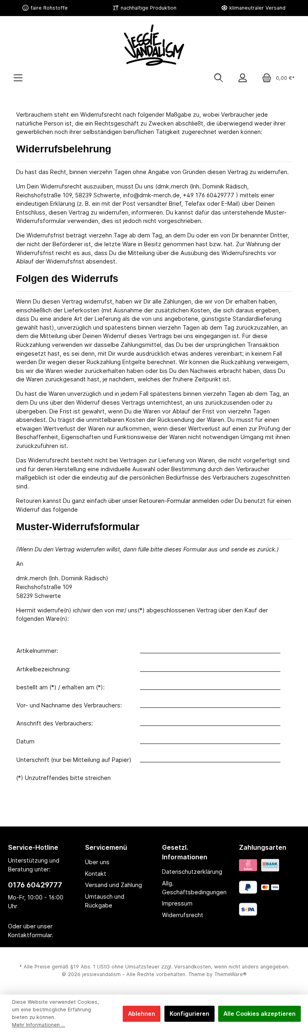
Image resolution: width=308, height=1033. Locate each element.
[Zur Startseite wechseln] (154, 45)
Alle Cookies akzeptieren (259, 1013)
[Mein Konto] (243, 78)
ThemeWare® (230, 974)
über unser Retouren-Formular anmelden (163, 500)
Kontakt (95, 873)
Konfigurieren (189, 1013)
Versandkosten (192, 967)
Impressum (177, 903)
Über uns (97, 862)
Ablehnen (141, 1013)
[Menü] (18, 78)
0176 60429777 (35, 885)
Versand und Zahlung (113, 884)
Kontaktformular (30, 935)
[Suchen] (219, 78)
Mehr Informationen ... (38, 1025)
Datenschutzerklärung (192, 871)
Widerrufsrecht (182, 914)
